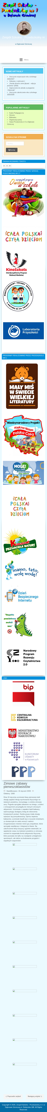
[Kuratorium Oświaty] (23, 751)
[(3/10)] (25, 904)
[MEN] (23, 733)
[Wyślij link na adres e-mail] (33, 791)
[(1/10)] (25, 855)
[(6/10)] (25, 977)
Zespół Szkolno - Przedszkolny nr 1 (23, 39)
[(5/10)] (25, 953)
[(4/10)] (25, 928)
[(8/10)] (25, 1026)
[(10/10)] (25, 1075)
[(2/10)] (25, 880)
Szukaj (12, 150)
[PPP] (23, 772)
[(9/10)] (25, 1051)
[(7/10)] (25, 1002)
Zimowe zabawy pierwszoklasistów (17, 785)
